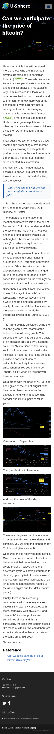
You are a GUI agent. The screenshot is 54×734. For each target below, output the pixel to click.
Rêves (5, 718)
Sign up (33, 728)
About (10, 728)
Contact (25, 728)
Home (4, 728)
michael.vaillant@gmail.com (13, 688)
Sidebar (18, 728)
